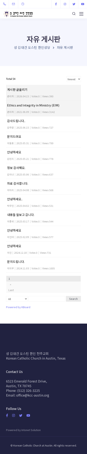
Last (11, 290)
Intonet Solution (31, 430)
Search (73, 299)
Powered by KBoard (18, 307)
